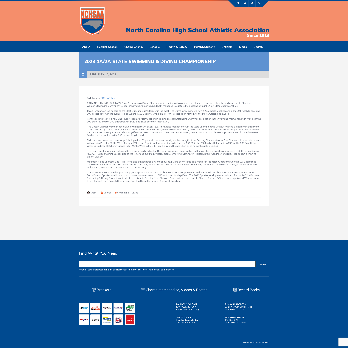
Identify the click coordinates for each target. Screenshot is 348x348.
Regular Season (107, 46)
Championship (133, 46)
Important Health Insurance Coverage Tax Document (256, 342)
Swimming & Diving (127, 192)
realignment (153, 269)
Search (258, 46)
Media (243, 46)
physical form (139, 269)
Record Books (248, 290)
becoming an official (109, 269)
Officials (226, 46)
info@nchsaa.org (191, 309)
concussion (126, 269)
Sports (107, 192)
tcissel (94, 192)
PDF (103, 98)
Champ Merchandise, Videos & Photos (176, 290)
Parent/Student (204, 46)
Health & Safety (176, 46)
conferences (167, 269)
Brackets (103, 290)
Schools (155, 46)
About (86, 46)
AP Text (111, 98)
